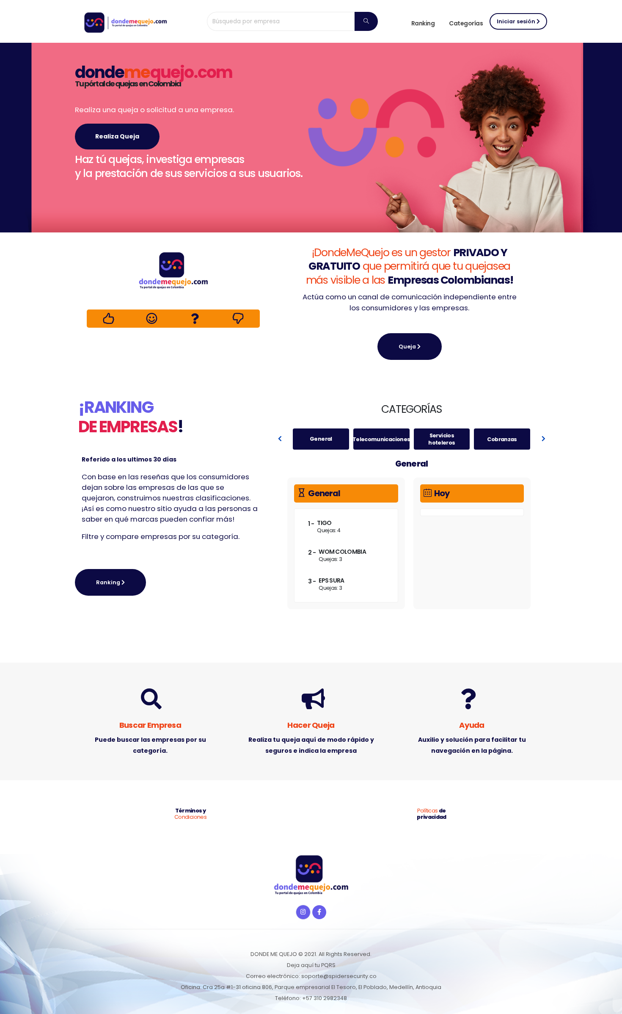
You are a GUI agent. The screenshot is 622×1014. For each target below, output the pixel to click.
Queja (408, 346)
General (321, 439)
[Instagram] (303, 912)
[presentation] (280, 439)
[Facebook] (319, 912)
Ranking (423, 23)
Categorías (466, 23)
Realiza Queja (117, 136)
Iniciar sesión (517, 21)
